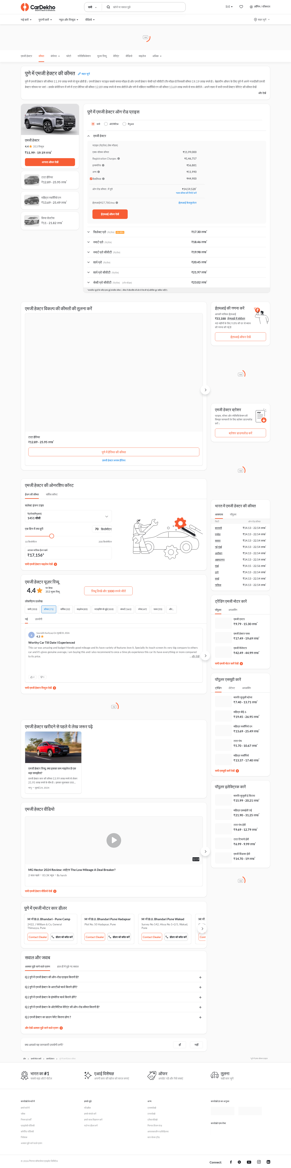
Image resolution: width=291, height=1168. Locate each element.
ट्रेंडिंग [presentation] (218, 688)
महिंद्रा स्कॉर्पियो (241, 755)
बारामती (218, 527)
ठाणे (217, 572)
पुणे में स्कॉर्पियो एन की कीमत (113, 371)
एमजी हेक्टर (26, 56)
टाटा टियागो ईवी (241, 839)
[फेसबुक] (231, 1081)
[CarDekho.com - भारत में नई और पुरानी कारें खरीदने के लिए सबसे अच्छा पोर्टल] (38, 7)
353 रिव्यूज (38, 146)
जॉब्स (23, 1032)
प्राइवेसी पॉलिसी (28, 1044)
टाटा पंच (238, 740)
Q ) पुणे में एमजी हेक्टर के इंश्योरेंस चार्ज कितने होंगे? (50, 916)
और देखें (262, 93)
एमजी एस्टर (239, 619)
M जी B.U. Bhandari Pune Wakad (171, 838)
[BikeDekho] (223, 1049)
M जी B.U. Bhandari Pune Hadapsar (112, 838)
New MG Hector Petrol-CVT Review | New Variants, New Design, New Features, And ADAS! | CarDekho (157, 791)
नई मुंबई (218, 546)
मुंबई (217, 565)
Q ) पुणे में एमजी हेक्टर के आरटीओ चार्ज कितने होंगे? (51, 906)
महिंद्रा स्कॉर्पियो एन (99, 356)
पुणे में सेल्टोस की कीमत (174, 371)
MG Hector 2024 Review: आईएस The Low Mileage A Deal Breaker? (65, 791)
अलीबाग (218, 553)
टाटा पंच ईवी (240, 824)
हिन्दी (228, 6)
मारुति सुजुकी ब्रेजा (243, 697)
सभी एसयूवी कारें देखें (225, 770)
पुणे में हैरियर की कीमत (53, 371)
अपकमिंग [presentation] (232, 609)
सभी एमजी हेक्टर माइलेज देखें (39, 483)
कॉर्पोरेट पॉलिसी (27, 1050)
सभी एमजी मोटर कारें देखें (227, 663)
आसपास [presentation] (219, 514)
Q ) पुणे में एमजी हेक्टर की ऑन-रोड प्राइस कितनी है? (52, 896)
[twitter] (239, 1081)
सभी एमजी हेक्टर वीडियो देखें (38, 810)
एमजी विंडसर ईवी (242, 853)
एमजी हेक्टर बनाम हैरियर (53, 379)
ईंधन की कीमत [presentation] (32, 413)
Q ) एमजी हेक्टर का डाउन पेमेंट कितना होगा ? (48, 936)
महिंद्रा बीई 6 (240, 712)
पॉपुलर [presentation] (233, 514)
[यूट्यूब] (249, 1081)
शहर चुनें (262, 19)
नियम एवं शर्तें (26, 1038)
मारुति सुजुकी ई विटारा (244, 795)
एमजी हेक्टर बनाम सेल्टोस (174, 379)
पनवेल (218, 534)
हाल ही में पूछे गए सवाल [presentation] (68, 885)
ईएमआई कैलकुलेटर (188, 202)
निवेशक (24, 1056)
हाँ (180, 964)
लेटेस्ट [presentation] (232, 688)
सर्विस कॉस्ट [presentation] (52, 413)
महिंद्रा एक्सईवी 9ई (243, 810)
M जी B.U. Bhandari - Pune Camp (49, 838)
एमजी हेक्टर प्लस (242, 633)
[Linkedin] (268, 1081)
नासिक (218, 584)
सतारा (218, 540)
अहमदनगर (220, 559)
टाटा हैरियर (34, 356)
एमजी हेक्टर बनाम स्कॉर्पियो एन (113, 379)
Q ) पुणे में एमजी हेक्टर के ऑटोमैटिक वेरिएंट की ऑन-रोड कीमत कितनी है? (62, 926)
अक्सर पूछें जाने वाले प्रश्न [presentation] (37, 885)
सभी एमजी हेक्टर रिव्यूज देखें (38, 607)
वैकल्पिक (97, 179)
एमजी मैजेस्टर (240, 648)
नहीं (196, 964)
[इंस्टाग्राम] (259, 1081)
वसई (217, 578)
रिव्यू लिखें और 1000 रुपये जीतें (108, 510)
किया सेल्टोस (156, 356)
